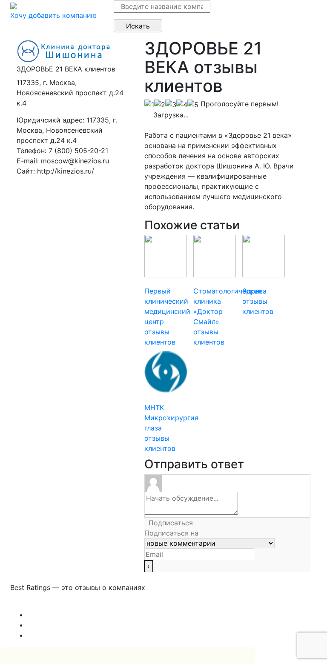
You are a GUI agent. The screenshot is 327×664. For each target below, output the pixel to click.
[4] (181, 105)
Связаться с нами (40, 604)
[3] (170, 105)
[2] (159, 105)
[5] (192, 105)
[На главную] (13, 5)
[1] (149, 105)
